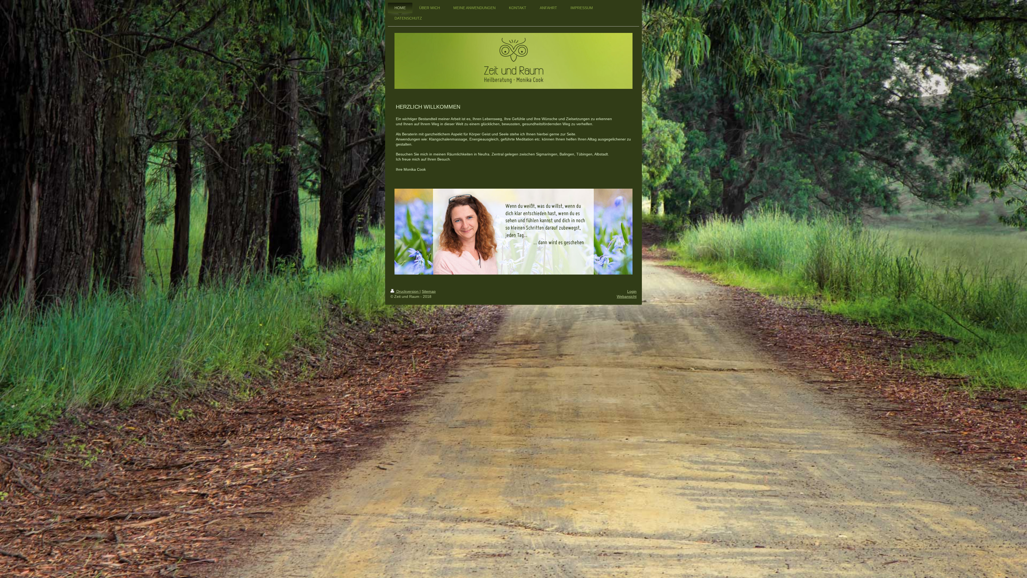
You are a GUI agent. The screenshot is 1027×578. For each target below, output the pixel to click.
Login (632, 291)
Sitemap (429, 291)
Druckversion (407, 291)
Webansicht (627, 296)
